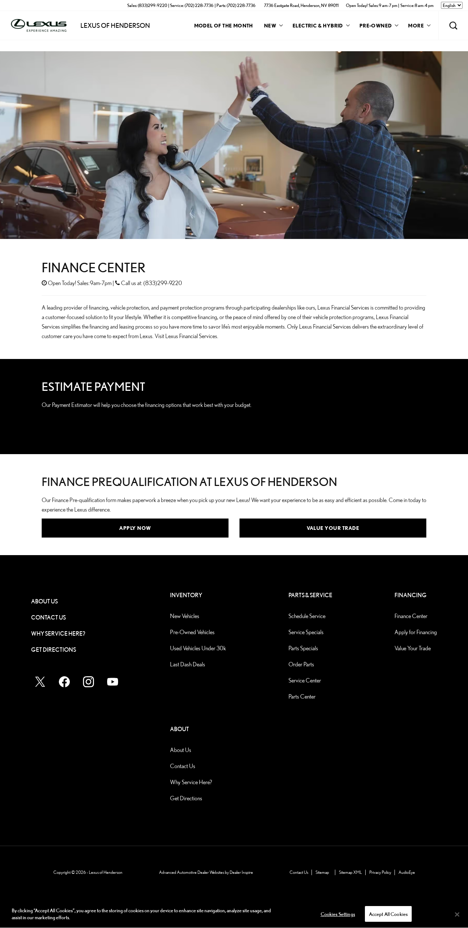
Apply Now (135, 528)
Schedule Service (306, 616)
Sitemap (322, 872)
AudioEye (407, 872)
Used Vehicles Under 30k (198, 648)
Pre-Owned (375, 25)
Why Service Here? (58, 633)
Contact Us (48, 617)
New (270, 25)
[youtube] (112, 682)
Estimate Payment (75, 423)
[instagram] (88, 682)
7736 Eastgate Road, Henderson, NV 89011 (301, 5)
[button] (453, 25)
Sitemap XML (350, 872)
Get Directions (53, 649)
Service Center (304, 680)
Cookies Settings (338, 914)
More (416, 26)
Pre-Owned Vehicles (192, 632)
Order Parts (301, 664)
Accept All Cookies (388, 914)
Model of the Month (223, 25)
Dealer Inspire (241, 872)
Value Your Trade (333, 528)
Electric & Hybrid (317, 25)
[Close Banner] (457, 914)
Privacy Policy (380, 872)
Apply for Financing (416, 632)
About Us (44, 601)
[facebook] (64, 682)
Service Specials (306, 632)
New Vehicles (184, 616)
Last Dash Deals (187, 664)
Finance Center (411, 616)
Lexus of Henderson (105, 872)
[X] (40, 682)
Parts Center (302, 696)
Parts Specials (303, 648)
